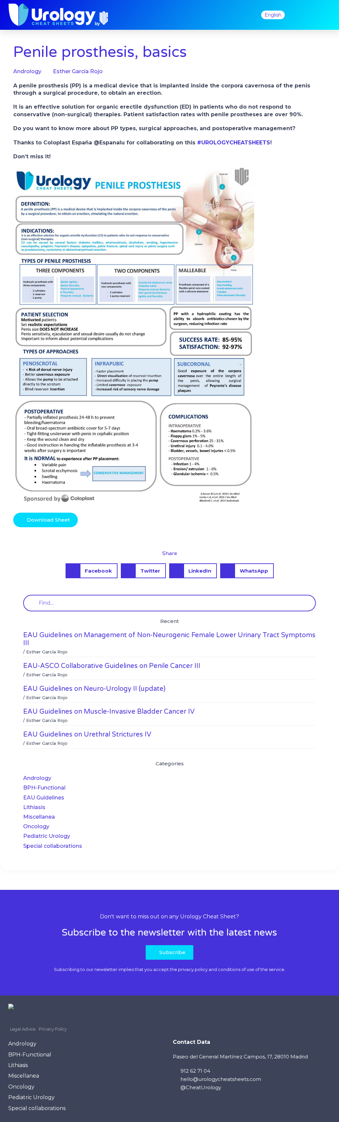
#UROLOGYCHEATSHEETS (233, 142)
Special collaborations (52, 846)
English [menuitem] (273, 15)
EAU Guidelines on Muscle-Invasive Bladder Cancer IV (109, 712)
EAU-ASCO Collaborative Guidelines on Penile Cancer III (111, 666)
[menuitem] (273, 15)
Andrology (37, 778)
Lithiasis (34, 807)
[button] (246, 15)
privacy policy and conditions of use (216, 969)
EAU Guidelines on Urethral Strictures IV (87, 735)
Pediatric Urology (46, 836)
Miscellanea (39, 817)
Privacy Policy (53, 1029)
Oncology (36, 826)
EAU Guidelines (43, 797)
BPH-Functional (44, 788)
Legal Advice (22, 1029)
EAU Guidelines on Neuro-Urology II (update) (94, 689)
